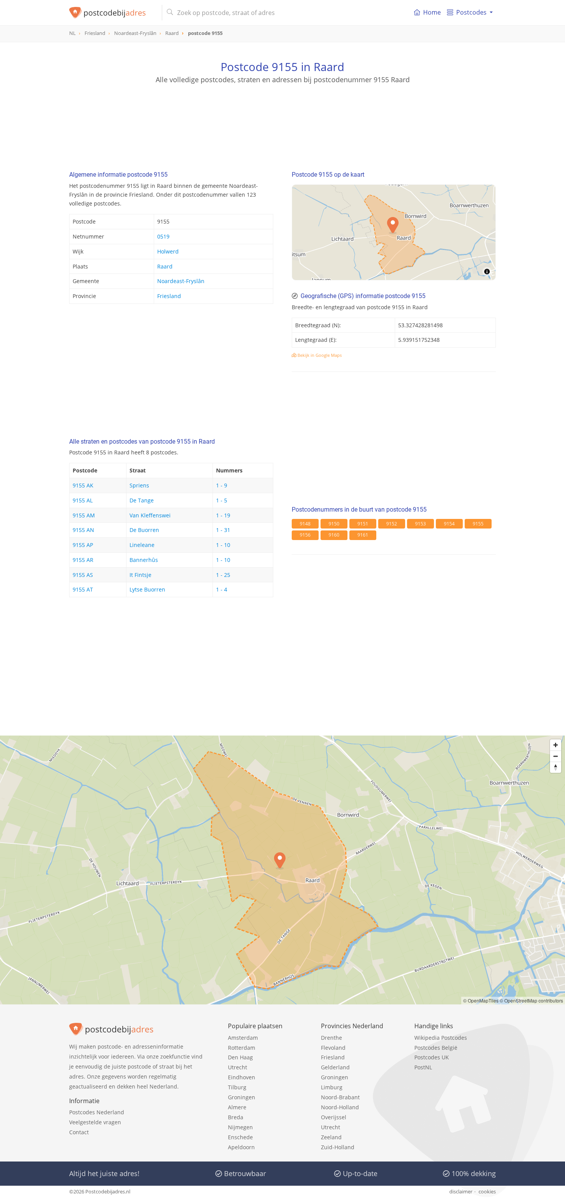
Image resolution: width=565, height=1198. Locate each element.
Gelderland (335, 1067)
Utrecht (237, 1067)
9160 (334, 535)
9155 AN (83, 530)
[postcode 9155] (112, 12)
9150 (334, 523)
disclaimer (460, 1191)
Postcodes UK (431, 1057)
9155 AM (84, 515)
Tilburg (237, 1087)
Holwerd (168, 251)
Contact (79, 1132)
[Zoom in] (555, 745)
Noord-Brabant (340, 1097)
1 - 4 (221, 589)
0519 (163, 236)
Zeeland (331, 1137)
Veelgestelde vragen (95, 1122)
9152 (391, 523)
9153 (420, 523)
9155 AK (83, 485)
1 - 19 (223, 515)
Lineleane (142, 544)
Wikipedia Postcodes (440, 1037)
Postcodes (471, 12)
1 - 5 (221, 500)
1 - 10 (223, 544)
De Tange (142, 500)
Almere (237, 1107)
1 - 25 (223, 574)
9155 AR (83, 559)
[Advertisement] (282, 119)
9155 (478, 523)
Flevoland (333, 1047)
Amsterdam (243, 1037)
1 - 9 (221, 485)
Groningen (241, 1097)
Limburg (331, 1087)
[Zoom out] (555, 756)
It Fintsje (140, 574)
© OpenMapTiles (481, 1000)
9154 (449, 523)
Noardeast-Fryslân (180, 281)
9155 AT (83, 589)
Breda (235, 1117)
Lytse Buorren (147, 589)
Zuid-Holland (337, 1147)
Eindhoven (241, 1077)
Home (432, 12)
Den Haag (240, 1057)
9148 (305, 523)
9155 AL (83, 500)
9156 (305, 535)
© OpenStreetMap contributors (531, 1000)
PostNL (423, 1067)
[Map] (282, 870)
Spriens (139, 485)
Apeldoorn (241, 1147)
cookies (487, 1191)
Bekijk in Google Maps (319, 355)
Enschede (240, 1137)
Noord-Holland (340, 1107)
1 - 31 (223, 530)
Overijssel (333, 1117)
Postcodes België (435, 1047)
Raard (165, 266)
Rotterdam (241, 1047)
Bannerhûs (144, 559)
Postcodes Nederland (96, 1112)
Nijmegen (240, 1127)
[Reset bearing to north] (555, 767)
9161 (362, 535)
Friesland (169, 296)
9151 (362, 523)
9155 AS (83, 574)
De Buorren (144, 530)
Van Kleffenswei (150, 515)
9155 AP (83, 544)
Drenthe (331, 1037)
